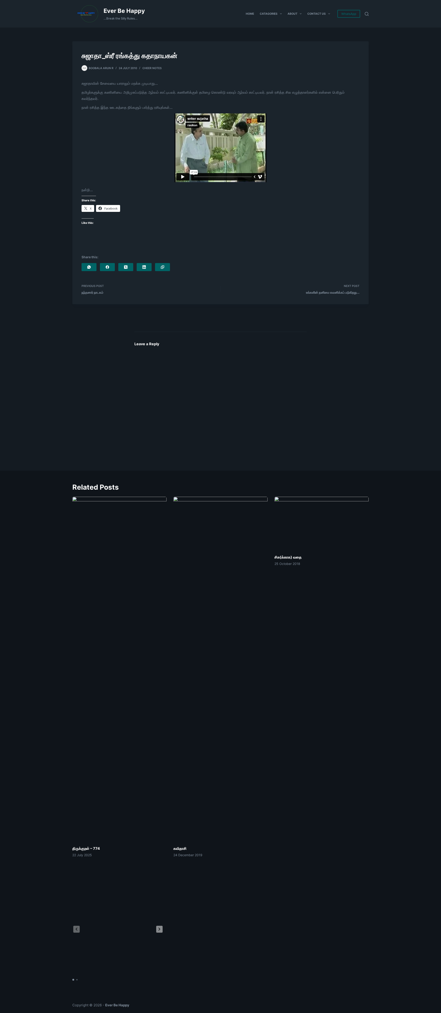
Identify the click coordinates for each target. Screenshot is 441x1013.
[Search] (367, 14)
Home (250, 13)
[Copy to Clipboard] (162, 267)
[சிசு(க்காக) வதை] (321, 523)
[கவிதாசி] (220, 669)
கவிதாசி (180, 848)
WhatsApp (348, 14)
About (292, 13)
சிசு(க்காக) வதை (288, 557)
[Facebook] (107, 267)
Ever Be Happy (124, 10)
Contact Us (316, 13)
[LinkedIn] (144, 267)
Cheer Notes (152, 68)
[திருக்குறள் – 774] (119, 669)
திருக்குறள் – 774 (86, 848)
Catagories (268, 13)
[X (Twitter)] (125, 267)
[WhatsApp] (89, 267)
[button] (159, 929)
